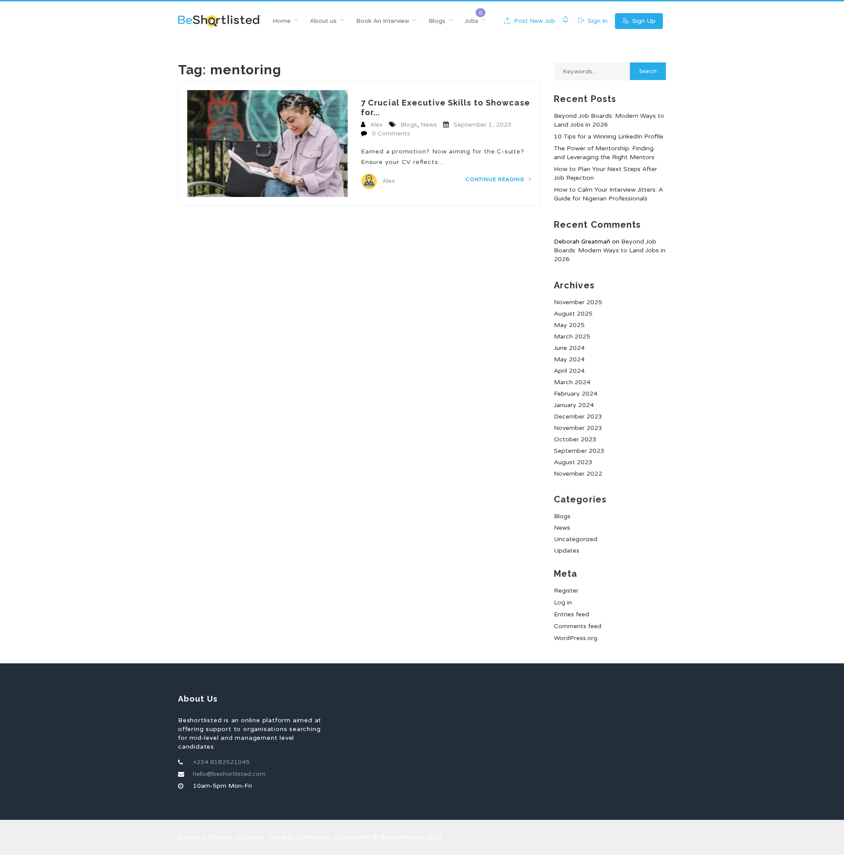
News (429, 124)
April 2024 (569, 371)
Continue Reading (496, 179)
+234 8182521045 (221, 762)
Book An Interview (382, 21)
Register (566, 590)
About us (323, 21)
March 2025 (572, 336)
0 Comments (391, 133)
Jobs (471, 21)
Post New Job (533, 21)
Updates (566, 550)
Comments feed (577, 626)
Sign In (597, 21)
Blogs (437, 21)
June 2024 (569, 348)
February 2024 (575, 393)
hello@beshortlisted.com (229, 774)
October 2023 (575, 439)
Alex (376, 124)
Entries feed (571, 614)
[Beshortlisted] (219, 21)
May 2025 (569, 325)
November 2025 (578, 302)
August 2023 (573, 462)
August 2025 (573, 313)
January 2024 (574, 405)
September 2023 (579, 451)
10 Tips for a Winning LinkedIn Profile (608, 136)
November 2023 (578, 428)
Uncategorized (575, 539)
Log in (563, 602)
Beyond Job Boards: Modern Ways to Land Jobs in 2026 (610, 250)
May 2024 (569, 359)
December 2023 (578, 416)
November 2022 (578, 473)
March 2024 (572, 382)
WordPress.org (575, 638)
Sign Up (642, 21)
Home (282, 21)
